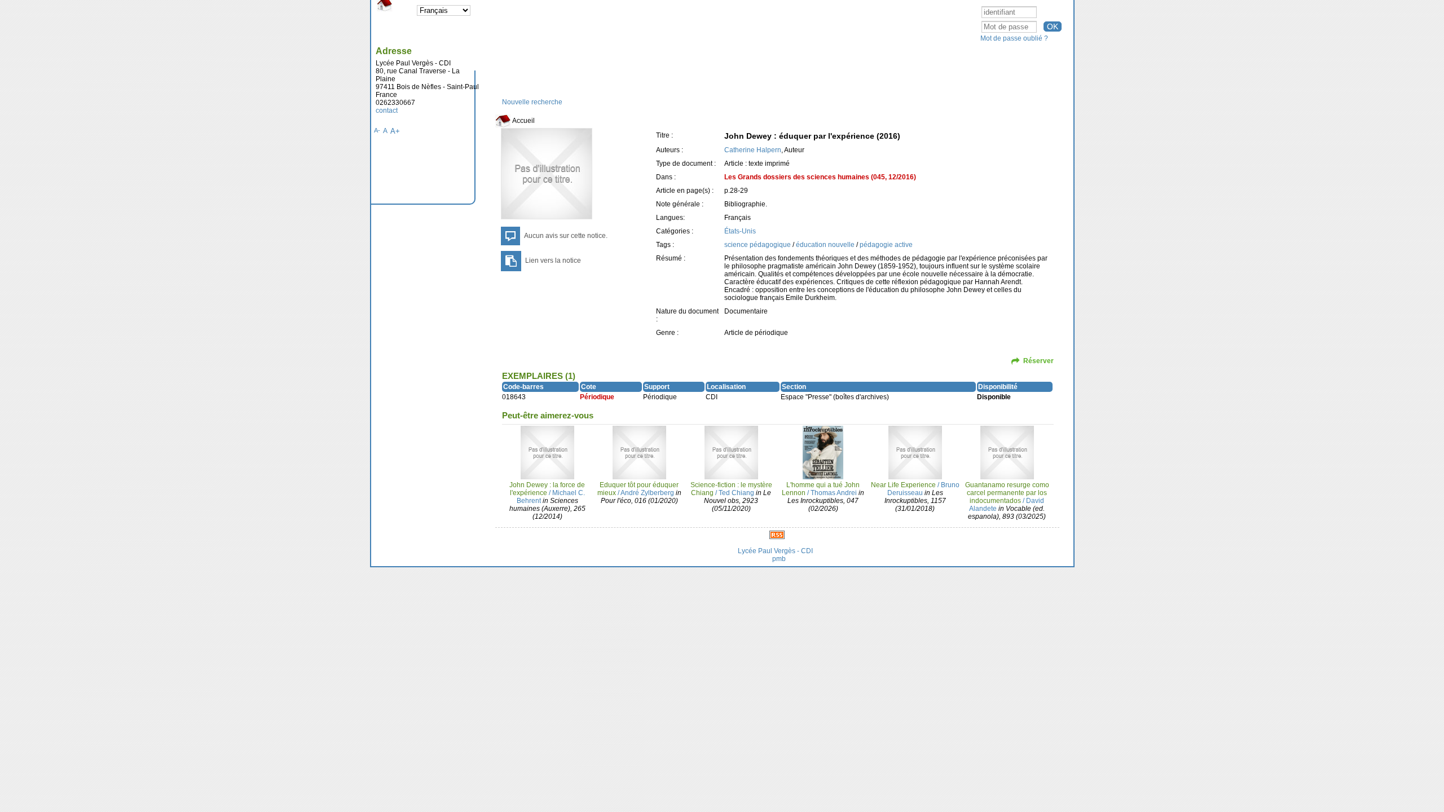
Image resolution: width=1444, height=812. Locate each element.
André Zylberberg (647, 493)
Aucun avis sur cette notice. (565, 236)
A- (377, 130)
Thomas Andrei (834, 493)
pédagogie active (886, 245)
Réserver (1038, 361)
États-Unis (740, 231)
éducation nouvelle (826, 245)
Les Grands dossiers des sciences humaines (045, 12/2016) (820, 177)
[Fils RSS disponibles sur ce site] (777, 535)
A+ (395, 131)
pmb (779, 559)
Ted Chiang (736, 493)
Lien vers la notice (553, 260)
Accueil (523, 121)
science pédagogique (758, 245)
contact (387, 110)
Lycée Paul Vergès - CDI (775, 551)
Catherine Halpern (752, 150)
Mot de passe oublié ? (1014, 38)
